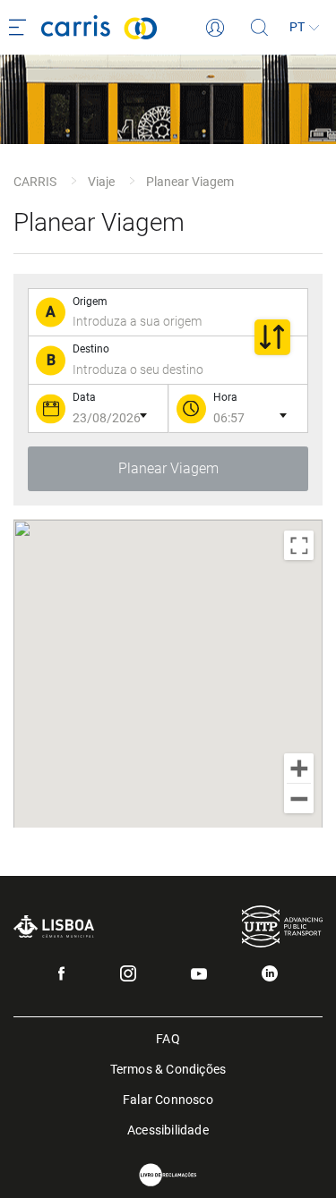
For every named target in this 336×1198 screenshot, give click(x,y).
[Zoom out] (299, 798)
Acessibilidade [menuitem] (168, 1128)
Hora (225, 397)
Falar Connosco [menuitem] (168, 1098)
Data (84, 397)
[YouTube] (199, 974)
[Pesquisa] (259, 28)
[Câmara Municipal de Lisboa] (53, 926)
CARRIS (34, 181)
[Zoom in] (299, 768)
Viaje (101, 181)
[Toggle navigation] (20, 27)
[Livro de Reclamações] (168, 1175)
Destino (91, 349)
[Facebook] (61, 973)
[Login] (215, 28)
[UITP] (282, 926)
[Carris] (123, 27)
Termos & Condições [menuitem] (168, 1068)
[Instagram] (128, 973)
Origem (90, 301)
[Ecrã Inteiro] (299, 545)
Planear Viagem (190, 181)
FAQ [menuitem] (168, 1037)
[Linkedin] (270, 973)
